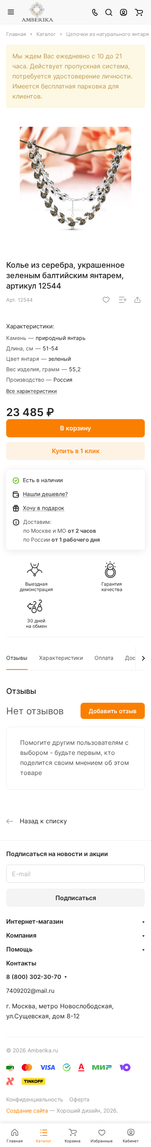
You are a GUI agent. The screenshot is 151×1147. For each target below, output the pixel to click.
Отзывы (16, 657)
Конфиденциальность (34, 1099)
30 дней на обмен (36, 623)
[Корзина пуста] (139, 12)
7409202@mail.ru (30, 990)
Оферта (79, 1099)
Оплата (103, 657)
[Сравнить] (122, 299)
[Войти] (123, 12)
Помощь (19, 949)
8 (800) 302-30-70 (33, 977)
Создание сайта (27, 1110)
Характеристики (61, 657)
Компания (21, 935)
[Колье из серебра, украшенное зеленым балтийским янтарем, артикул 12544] (75, 182)
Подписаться (75, 898)
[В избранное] (106, 299)
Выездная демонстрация (36, 586)
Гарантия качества (111, 586)
